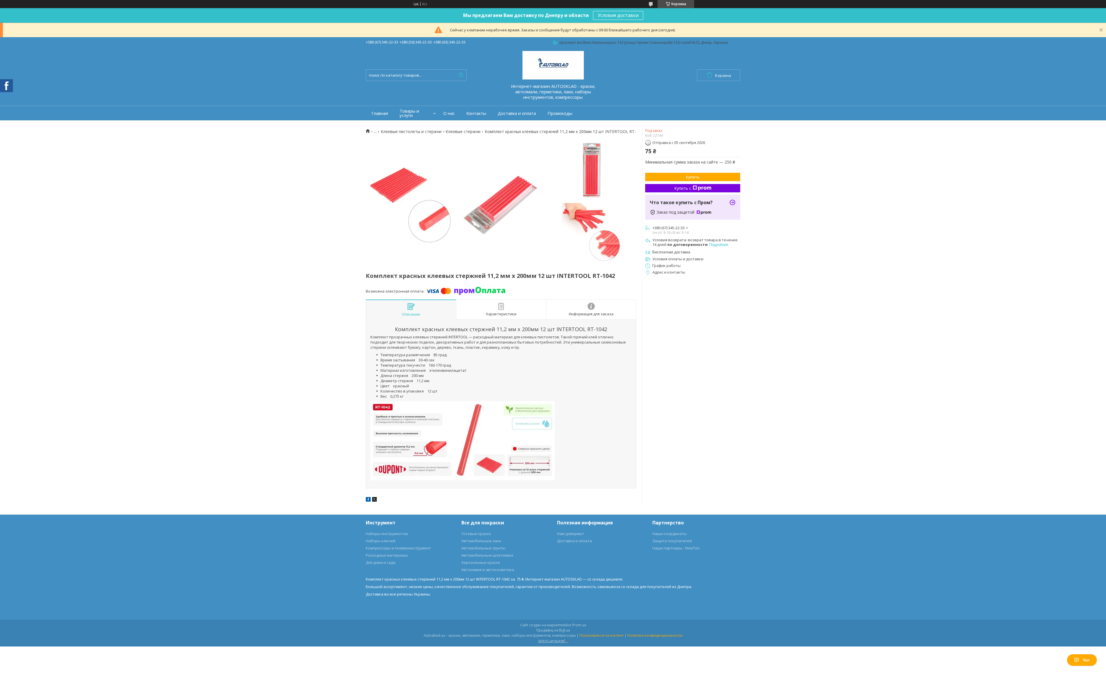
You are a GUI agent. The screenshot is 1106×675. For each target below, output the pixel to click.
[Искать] (461, 75)
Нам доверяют (570, 533)
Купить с (682, 188)
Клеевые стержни (463, 131)
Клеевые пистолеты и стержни (411, 131)
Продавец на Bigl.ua (553, 630)
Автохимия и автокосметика (487, 569)
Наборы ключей (380, 540)
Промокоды (560, 113)
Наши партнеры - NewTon (676, 548)
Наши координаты (669, 533)
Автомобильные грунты (483, 548)
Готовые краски (476, 533)
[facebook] (368, 500)
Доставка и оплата (517, 113)
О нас (449, 113)
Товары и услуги (409, 113)
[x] (374, 500)
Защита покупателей (672, 540)
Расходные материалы (387, 555)
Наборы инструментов (387, 533)
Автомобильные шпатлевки (487, 555)
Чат (1086, 660)
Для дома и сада (380, 562)
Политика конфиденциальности (655, 635)
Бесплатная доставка (671, 252)
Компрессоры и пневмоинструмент (398, 548)
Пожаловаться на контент (601, 635)
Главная (380, 113)
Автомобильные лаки (481, 540)
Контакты (476, 113)
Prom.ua (579, 625)
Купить (693, 177)
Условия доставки (618, 15)
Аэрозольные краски (480, 562)
